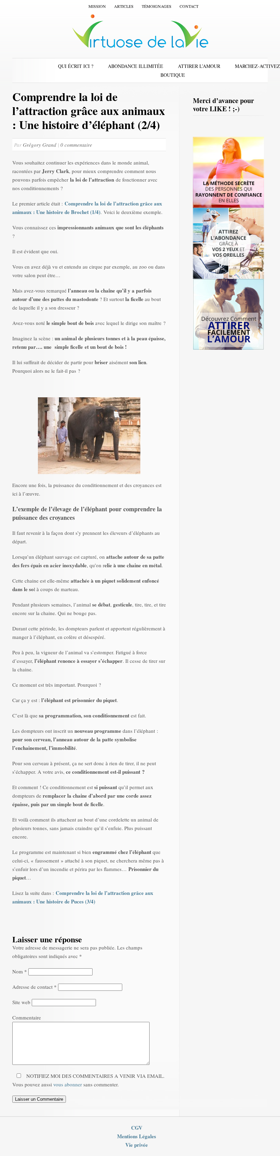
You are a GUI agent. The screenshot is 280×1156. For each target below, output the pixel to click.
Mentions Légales (136, 1136)
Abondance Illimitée (135, 66)
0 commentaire (76, 144)
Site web (21, 1002)
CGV (136, 1127)
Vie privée (136, 1144)
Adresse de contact (34, 986)
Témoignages (156, 6)
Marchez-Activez (257, 66)
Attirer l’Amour (199, 66)
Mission (97, 6)
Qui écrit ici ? (75, 66)
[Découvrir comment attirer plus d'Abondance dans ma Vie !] (228, 277)
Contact (189, 6)
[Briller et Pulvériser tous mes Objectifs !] (228, 206)
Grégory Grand (40, 144)
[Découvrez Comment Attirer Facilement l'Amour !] (228, 348)
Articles (124, 6)
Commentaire (26, 1017)
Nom (19, 971)
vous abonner (67, 1084)
